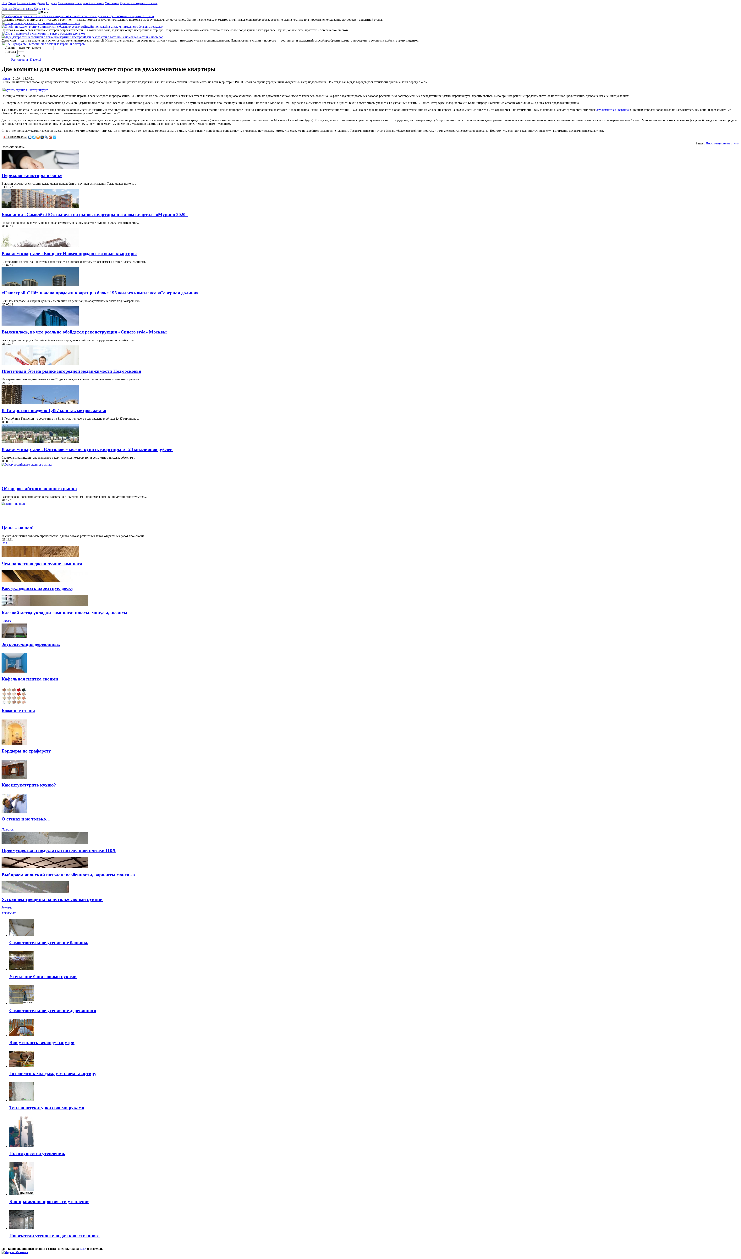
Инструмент (138, 3)
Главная (7, 8)
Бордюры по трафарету (26, 750)
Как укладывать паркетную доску (37, 588)
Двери (41, 3)
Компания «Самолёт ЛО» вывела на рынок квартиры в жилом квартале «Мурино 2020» (95, 214)
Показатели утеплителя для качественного (54, 1235)
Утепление (112, 3)
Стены (12, 3)
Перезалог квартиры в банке (32, 175)
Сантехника (66, 3)
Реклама (7, 907)
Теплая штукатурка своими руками (46, 1107)
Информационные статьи (722, 143)
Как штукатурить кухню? (29, 784)
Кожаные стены (18, 710)
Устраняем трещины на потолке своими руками (52, 899)
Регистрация (19, 59)
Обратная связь (23, 8)
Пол (4, 3)
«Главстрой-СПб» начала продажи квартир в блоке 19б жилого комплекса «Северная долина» (100, 292)
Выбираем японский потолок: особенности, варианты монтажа (68, 874)
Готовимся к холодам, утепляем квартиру (52, 1073)
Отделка (51, 3)
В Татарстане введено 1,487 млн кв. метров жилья (54, 410)
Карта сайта (41, 8)
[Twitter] (34, 137)
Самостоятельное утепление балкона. (48, 942)
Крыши (125, 3)
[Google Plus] (50, 137)
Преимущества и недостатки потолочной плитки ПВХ (59, 850)
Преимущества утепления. (37, 1153)
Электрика (81, 3)
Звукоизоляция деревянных (31, 644)
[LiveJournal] (46, 137)
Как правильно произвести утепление (49, 1201)
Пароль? (35, 59)
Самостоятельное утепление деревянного (52, 1010)
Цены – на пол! (18, 527)
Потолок (23, 3)
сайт (83, 1248)
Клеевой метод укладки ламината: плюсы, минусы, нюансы (64, 612)
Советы (152, 3)
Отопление (96, 3)
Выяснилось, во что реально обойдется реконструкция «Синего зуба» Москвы (84, 331)
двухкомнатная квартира (612, 109)
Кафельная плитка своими (30, 678)
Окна (32, 3)
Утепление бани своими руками (43, 976)
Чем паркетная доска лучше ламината (42, 563)
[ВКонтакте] (30, 137)
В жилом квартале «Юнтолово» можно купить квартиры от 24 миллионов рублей (87, 449)
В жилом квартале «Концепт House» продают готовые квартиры (69, 253)
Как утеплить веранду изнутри (41, 1042)
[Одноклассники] (38, 137)
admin (6, 78)
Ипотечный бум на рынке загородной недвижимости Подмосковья (71, 371)
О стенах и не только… (26, 818)
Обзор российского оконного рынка (39, 488)
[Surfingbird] (54, 137)
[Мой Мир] (42, 137)
